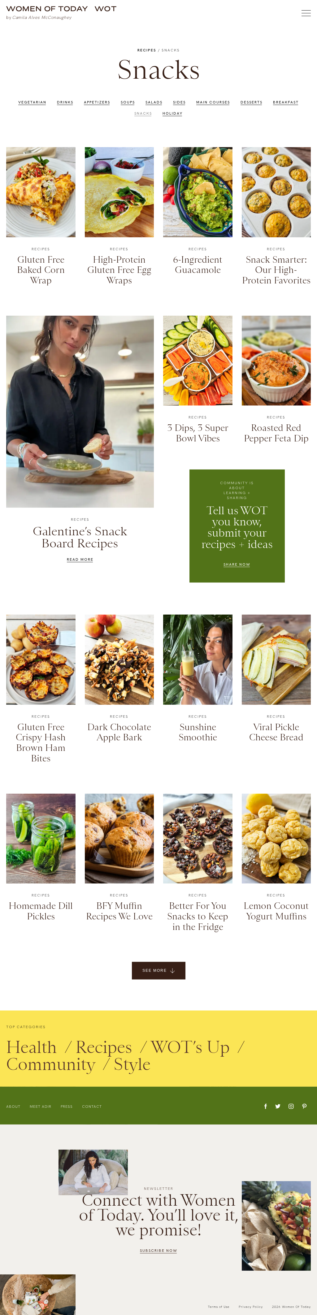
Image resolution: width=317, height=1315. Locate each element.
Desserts (252, 102)
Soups (128, 102)
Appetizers (97, 102)
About (13, 1106)
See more (154, 970)
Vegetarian (32, 102)
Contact (92, 1106)
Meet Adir (40, 1106)
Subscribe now (158, 1250)
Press (67, 1106)
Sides (179, 102)
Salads (154, 102)
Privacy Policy (251, 1307)
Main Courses (213, 102)
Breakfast (286, 102)
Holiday (173, 113)
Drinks (65, 102)
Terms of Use (218, 1307)
